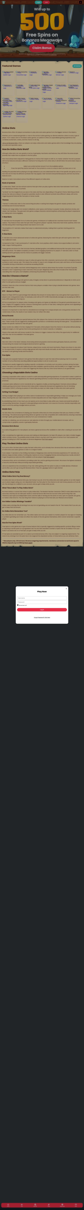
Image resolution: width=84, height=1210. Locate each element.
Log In (42, 610)
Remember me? (23, 605)
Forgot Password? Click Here (42, 617)
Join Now (42, 615)
